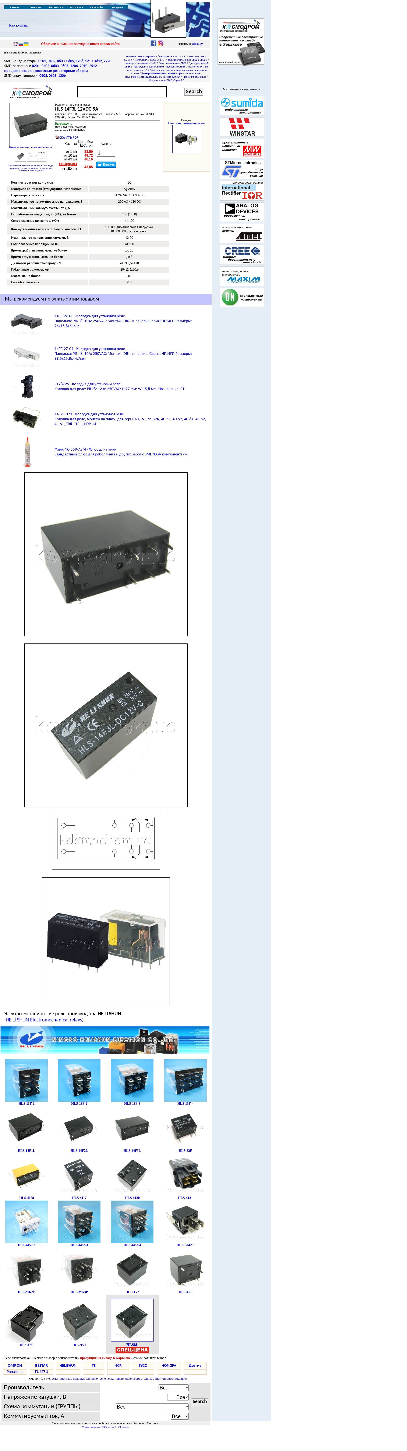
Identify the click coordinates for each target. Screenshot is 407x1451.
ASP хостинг (123, 1427)
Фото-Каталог (56, 7)
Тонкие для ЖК (171, 77)
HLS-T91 (79, 1345)
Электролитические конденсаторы (162, 73)
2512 (93, 66)
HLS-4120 (132, 1198)
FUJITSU (41, 1372)
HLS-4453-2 (26, 1245)
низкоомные (41, 71)
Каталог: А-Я (76, 7)
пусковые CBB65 (176, 66)
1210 (89, 61)
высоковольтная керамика (141, 56)
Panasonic (15, 1372)
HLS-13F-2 (79, 1103)
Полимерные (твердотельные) (143, 77)
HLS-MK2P (26, 1292)
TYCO (143, 1366)
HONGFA (169, 1366)
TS (94, 1366)
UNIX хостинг (108, 1427)
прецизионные (16, 71)
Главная (14, 7)
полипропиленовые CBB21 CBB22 (187, 60)
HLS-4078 (26, 1198)
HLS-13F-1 (26, 1103)
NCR (118, 1366)
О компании (35, 7)
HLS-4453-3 (79, 1245)
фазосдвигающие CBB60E (149, 66)
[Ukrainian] (26, 45)
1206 (79, 61)
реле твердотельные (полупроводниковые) (156, 1378)
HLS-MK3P (79, 1292)
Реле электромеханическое (186, 123)
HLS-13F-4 (185, 1103)
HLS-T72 (132, 1292)
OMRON (15, 1366)
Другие (195, 1366)
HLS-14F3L (132, 1150)
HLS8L (132, 1345)
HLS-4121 (185, 1198)
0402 (51, 61)
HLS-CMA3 (185, 1245)
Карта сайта (96, 7)
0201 (42, 61)
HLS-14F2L (79, 1150)
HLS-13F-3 (132, 1103)
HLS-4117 (79, 1198)
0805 (70, 61)
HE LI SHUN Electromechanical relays (44, 1020)
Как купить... (19, 25)
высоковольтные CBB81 (174, 63)
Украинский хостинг (91, 1427)
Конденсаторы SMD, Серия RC (166, 80)
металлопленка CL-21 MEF (149, 60)
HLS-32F (185, 1150)
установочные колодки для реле (75, 1378)
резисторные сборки (70, 71)
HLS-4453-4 (132, 1245)
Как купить (117, 7)
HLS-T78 (185, 1292)
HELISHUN (68, 1366)
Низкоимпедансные (194, 77)
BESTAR (41, 1366)
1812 (98, 61)
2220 (107, 61)
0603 (61, 61)
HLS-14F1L (26, 1150)
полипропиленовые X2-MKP (141, 63)
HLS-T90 (26, 1345)
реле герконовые (111, 1378)
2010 (83, 66)
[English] (15, 45)
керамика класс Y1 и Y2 (173, 56)
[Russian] (21, 45)
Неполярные (192, 73)
